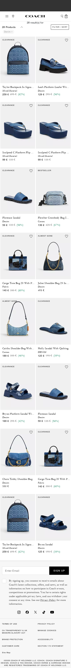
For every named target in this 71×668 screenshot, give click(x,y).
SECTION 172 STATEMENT (50, 646)
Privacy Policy (48, 600)
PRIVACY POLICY (46, 624)
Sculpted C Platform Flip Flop (19, 152)
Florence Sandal (11, 217)
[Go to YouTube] (52, 612)
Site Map (6, 652)
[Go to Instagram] (19, 612)
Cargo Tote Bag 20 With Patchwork (22, 283)
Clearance (8, 40)
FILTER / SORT (59, 27)
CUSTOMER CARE (10, 646)
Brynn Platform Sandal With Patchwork (24, 413)
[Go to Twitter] (35, 612)
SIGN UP (59, 570)
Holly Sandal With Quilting (53, 348)
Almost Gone (45, 236)
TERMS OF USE (9, 624)
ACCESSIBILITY (45, 639)
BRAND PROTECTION (12, 639)
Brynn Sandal (45, 544)
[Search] (62, 16)
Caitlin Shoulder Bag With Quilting (22, 348)
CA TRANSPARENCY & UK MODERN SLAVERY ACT (14, 631)
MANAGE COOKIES (47, 630)
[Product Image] (17, 59)
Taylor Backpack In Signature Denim (23, 87)
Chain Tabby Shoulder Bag (17, 479)
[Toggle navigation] (6, 16)
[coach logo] (35, 16)
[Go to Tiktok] (44, 612)
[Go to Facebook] (27, 612)
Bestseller (44, 170)
